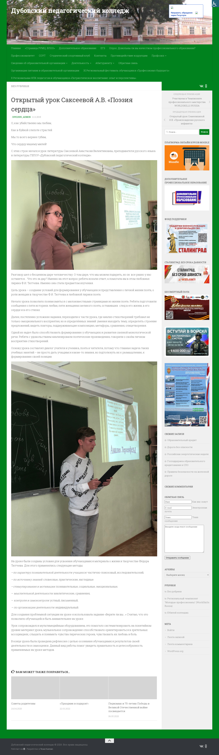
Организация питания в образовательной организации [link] (45, 70)
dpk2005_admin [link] (21, 117)
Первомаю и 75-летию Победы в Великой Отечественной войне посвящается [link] (128, 707)
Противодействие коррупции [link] (129, 55)
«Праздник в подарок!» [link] (74, 703)
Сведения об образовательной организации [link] (38, 63)
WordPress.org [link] (175, 651)
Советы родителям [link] (23, 703)
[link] (215, 3)
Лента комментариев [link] (179, 644)
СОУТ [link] (42, 55)
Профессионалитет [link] (23, 55)
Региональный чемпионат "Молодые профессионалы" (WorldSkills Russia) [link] (187, 602)
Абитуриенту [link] (103, 63)
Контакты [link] (100, 55)
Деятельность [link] (80, 63)
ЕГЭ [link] (103, 48)
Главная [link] (16, 48)
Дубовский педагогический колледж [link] (70, 10)
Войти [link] (170, 630)
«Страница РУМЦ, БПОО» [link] (40, 48)
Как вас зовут (200, 501)
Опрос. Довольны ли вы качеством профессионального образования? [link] (152, 48)
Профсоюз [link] (158, 55)
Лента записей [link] (175, 637)
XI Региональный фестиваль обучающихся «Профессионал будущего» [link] (126, 70)
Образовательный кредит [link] (182, 440)
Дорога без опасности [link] (179, 447)
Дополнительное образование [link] (77, 48)
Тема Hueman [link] (46, 749)
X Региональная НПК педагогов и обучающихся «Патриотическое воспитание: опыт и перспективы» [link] (73, 77)
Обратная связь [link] (128, 63)
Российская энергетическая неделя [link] (188, 454)
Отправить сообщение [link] (177, 557)
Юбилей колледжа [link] (177, 612)
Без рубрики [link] (20, 86)
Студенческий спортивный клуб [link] (70, 55)
